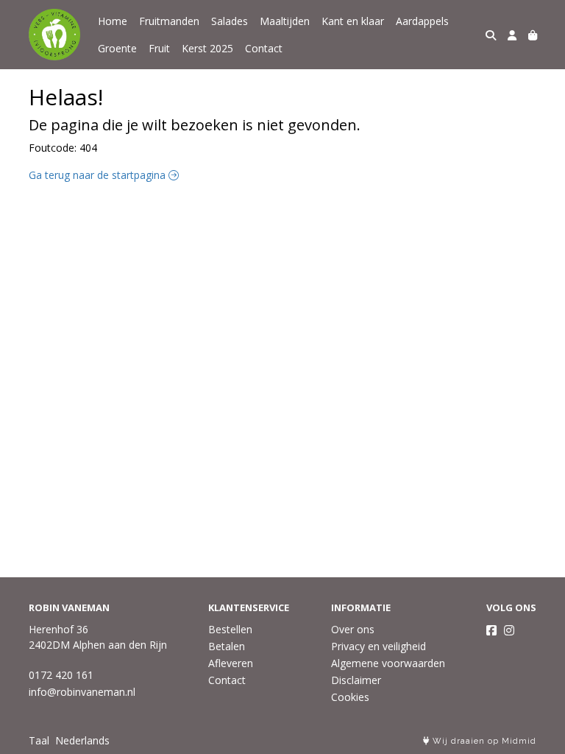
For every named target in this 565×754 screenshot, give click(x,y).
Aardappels (422, 21)
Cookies (350, 697)
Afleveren (230, 663)
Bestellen (230, 629)
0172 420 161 (61, 675)
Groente (117, 48)
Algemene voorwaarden (388, 663)
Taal (39, 740)
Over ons (352, 629)
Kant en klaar (352, 21)
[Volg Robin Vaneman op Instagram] (509, 630)
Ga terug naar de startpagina (98, 175)
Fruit (159, 48)
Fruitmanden (169, 21)
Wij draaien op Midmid (483, 741)
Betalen (226, 646)
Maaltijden (285, 21)
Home (112, 21)
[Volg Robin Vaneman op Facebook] (491, 630)
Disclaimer (356, 680)
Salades (229, 21)
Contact (263, 48)
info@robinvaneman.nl (82, 692)
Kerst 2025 (207, 48)
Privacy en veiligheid (378, 646)
